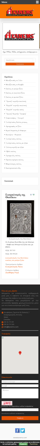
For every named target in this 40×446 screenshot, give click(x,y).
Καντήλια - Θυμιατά (13, 135)
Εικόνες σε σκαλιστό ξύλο (15, 93)
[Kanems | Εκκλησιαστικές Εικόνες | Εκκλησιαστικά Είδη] (20, 11)
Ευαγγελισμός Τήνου (14, 267)
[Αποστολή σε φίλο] (33, 194)
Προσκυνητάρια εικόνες (15, 160)
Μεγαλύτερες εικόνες (13, 164)
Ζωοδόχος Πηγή (12, 273)
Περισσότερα (34, 444)
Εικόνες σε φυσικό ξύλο (14, 97)
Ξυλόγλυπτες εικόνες (13, 139)
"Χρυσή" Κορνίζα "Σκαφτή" (16, 114)
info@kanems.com (11, 327)
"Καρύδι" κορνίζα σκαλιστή (16, 105)
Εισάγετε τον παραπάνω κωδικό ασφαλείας (17, 406)
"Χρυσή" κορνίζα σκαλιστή (16, 101)
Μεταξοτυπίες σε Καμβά (15, 84)
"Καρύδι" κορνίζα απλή (14, 109)
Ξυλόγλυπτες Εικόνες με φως (16, 122)
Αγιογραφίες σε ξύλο (13, 126)
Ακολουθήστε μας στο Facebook (17, 430)
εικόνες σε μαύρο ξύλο (14, 260)
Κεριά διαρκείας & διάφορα (16, 130)
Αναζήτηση (20, 64)
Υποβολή (20, 418)
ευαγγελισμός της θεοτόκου (16, 258)
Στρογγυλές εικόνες (13, 155)
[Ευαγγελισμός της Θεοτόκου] (20, 219)
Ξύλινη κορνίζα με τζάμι (15, 147)
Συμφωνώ (23, 444)
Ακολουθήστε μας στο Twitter (22, 430)
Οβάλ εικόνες (11, 151)
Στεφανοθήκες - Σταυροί (15, 118)
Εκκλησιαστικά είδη (13, 168)
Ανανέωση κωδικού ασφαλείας (13, 413)
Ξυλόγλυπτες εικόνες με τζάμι (17, 143)
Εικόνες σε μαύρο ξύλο (14, 89)
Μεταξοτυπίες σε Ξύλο (14, 80)
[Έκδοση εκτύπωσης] (31, 194)
